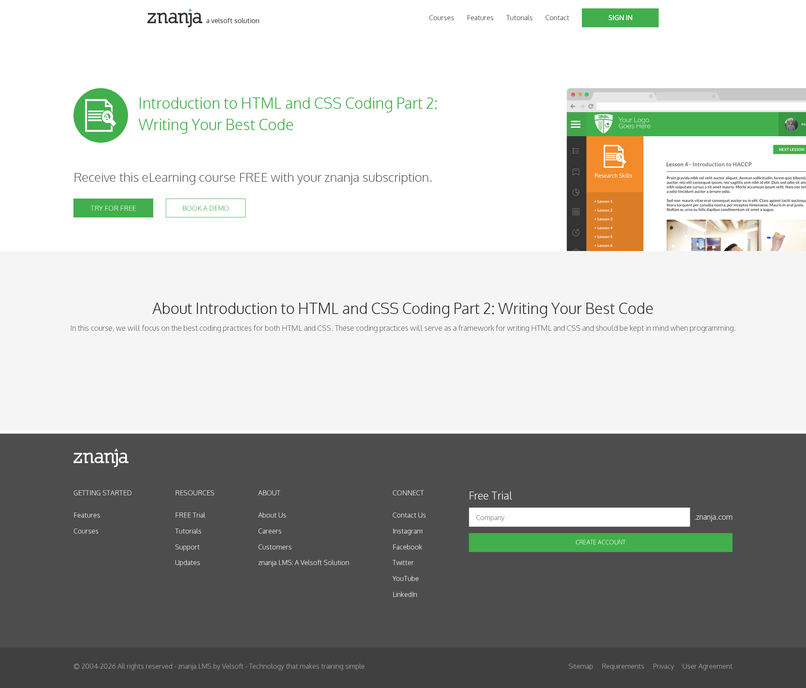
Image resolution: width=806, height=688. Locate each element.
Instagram (408, 531)
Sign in (620, 17)
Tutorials (519, 17)
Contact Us (409, 515)
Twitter (403, 562)
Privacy (663, 666)
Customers (275, 547)
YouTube (406, 578)
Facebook (407, 547)
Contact (557, 17)
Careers (270, 531)
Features (480, 17)
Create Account (600, 542)
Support (187, 547)
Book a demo (205, 208)
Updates (187, 562)
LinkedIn (405, 594)
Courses (441, 17)
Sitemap (580, 666)
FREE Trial (190, 515)
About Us (272, 515)
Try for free (113, 208)
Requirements (623, 666)
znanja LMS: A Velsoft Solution (303, 562)
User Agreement (708, 666)
